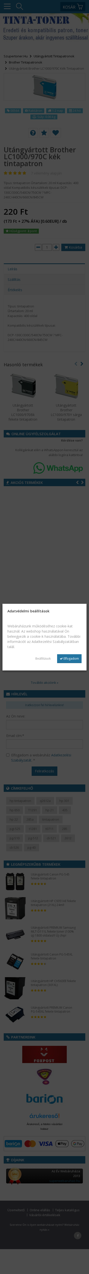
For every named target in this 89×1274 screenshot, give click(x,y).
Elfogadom (71, 658)
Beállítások (43, 658)
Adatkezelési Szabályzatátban (55, 641)
